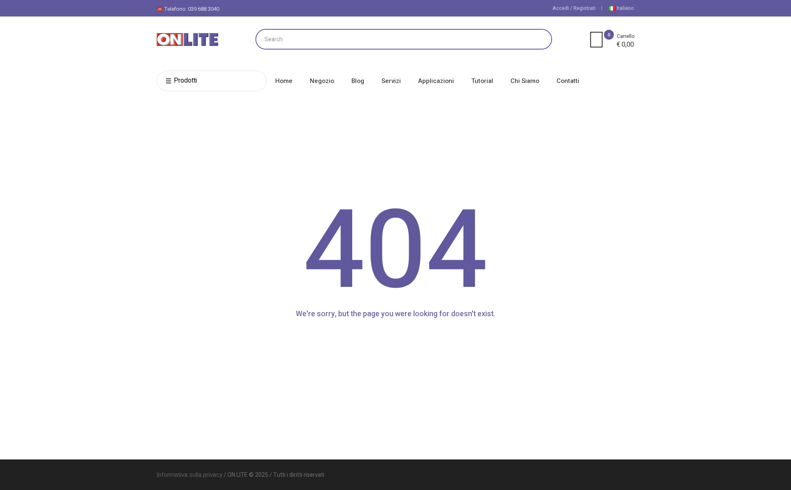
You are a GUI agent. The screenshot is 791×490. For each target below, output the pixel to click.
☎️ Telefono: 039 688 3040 (188, 9)
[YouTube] (613, 474)
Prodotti (185, 80)
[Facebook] (628, 474)
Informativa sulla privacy (189, 474)
